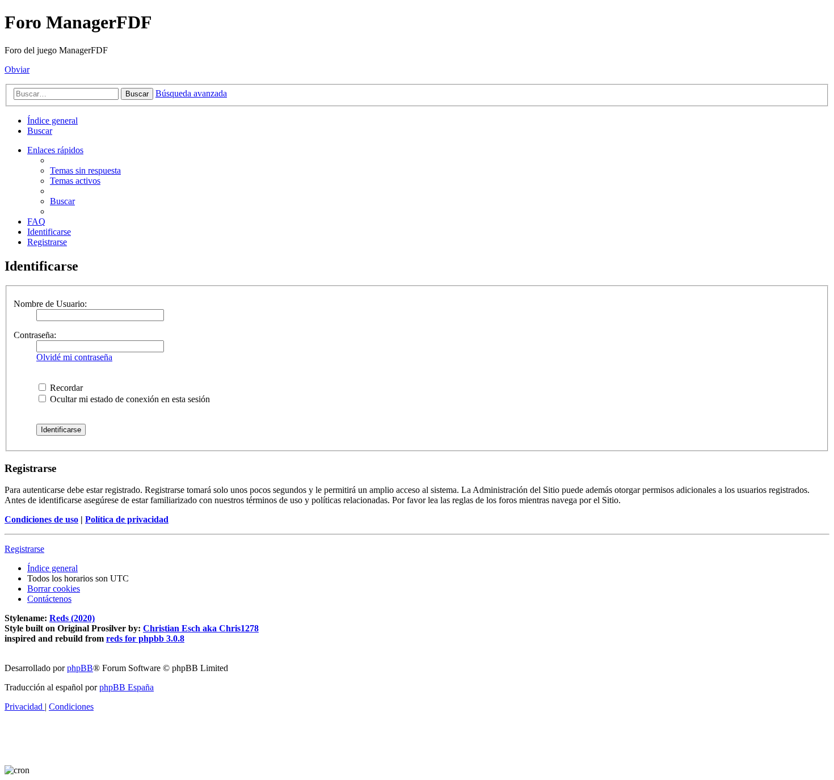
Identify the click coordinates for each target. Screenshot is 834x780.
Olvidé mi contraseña (74, 357)
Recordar (65, 388)
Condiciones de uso (41, 519)
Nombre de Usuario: (50, 304)
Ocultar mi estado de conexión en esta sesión (129, 399)
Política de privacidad (127, 519)
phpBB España (126, 687)
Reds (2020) (72, 618)
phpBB (80, 668)
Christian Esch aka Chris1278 (201, 628)
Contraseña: (35, 335)
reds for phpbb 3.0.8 (145, 638)
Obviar (17, 69)
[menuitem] (39, 131)
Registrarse (24, 549)
